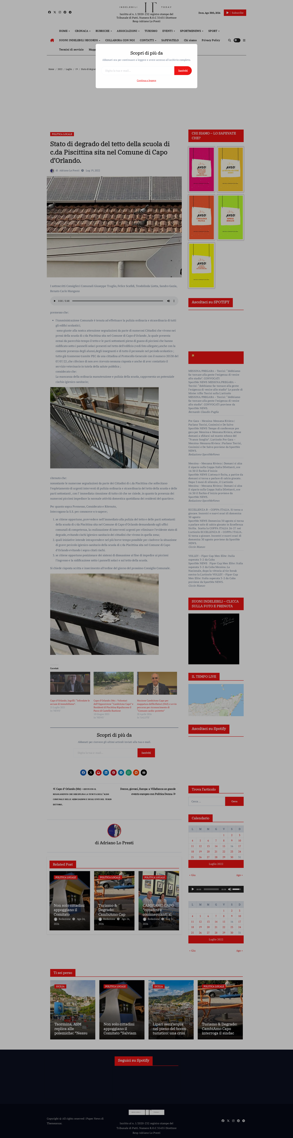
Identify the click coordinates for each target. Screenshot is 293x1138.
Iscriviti (183, 70)
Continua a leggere (146, 80)
